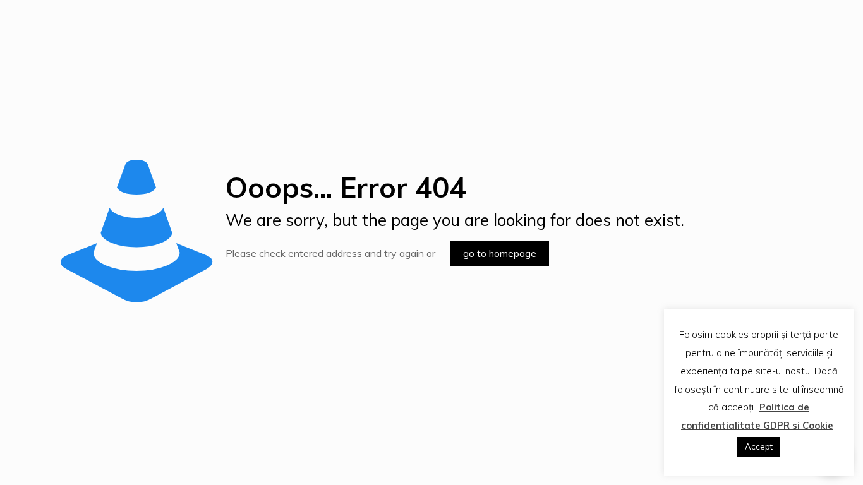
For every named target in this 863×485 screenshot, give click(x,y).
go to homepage (499, 254)
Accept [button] (759, 446)
